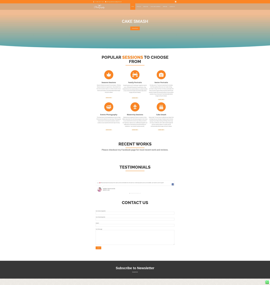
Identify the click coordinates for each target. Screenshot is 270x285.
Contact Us (172, 6)
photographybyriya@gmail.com (114, 1)
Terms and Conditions (155, 6)
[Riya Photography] (98, 6)
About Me (145, 6)
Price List (139, 6)
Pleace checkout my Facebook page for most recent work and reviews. (135, 150)
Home (132, 6)
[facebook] (176, 2)
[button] (109, 97)
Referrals (165, 6)
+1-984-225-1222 (99, 1)
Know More (135, 28)
